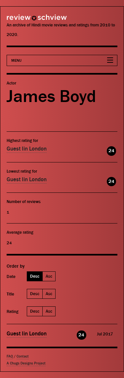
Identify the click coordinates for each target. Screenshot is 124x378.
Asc (49, 276)
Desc (34, 276)
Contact (23, 356)
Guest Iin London (27, 149)
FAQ (10, 356)
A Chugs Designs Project (26, 363)
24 (111, 151)
